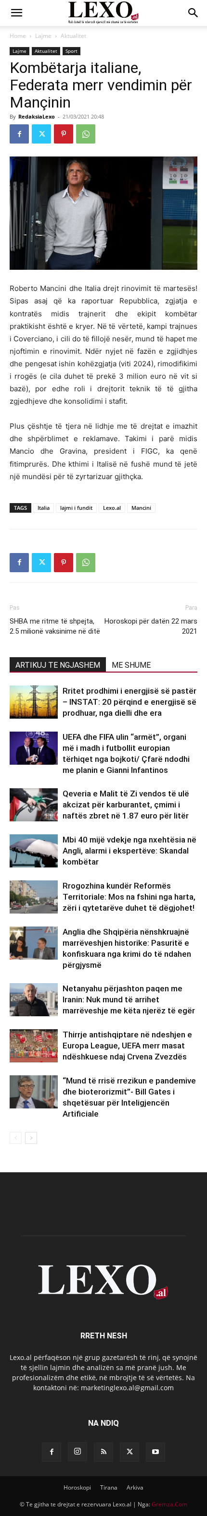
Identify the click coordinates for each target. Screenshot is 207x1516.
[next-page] (31, 1138)
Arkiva (135, 1487)
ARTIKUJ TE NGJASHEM (57, 665)
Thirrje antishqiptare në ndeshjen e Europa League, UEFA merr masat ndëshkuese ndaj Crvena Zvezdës (127, 1045)
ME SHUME (131, 665)
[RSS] (103, 1452)
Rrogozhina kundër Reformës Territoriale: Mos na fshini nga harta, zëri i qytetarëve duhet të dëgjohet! (129, 897)
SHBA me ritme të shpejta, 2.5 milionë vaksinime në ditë (55, 626)
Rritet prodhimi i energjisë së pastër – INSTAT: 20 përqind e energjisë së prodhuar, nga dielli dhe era (129, 702)
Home (18, 36)
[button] (16, 13)
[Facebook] (19, 134)
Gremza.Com (169, 1504)
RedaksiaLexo (36, 116)
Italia (44, 507)
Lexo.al (112, 507)
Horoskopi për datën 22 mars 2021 (150, 626)
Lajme (43, 36)
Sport (71, 51)
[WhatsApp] (85, 134)
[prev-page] (16, 1138)
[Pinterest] (63, 134)
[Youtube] (155, 1452)
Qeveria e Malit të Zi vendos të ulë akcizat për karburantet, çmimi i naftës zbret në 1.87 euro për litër (126, 804)
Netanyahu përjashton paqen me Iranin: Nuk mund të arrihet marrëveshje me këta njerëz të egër (129, 999)
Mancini (141, 507)
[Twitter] (41, 134)
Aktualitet (73, 36)
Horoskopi (77, 1487)
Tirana (108, 1487)
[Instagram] (77, 1451)
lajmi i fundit (76, 507)
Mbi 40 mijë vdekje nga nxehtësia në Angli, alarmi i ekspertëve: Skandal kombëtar (129, 850)
